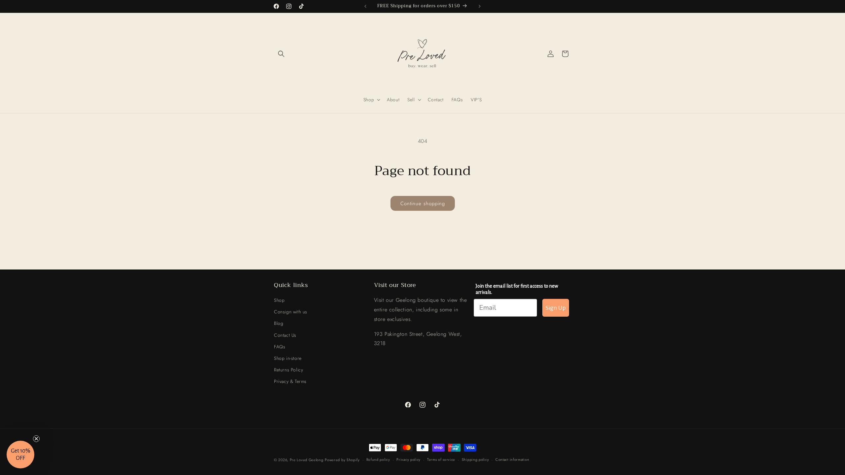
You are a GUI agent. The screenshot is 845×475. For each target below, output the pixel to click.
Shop (279, 300)
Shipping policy (475, 459)
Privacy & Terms (290, 381)
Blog (278, 323)
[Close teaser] (36, 438)
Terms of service (441, 459)
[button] (281, 54)
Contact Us (285, 335)
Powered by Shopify (342, 459)
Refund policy (378, 459)
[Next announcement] (479, 6)
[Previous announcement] (365, 6)
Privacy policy (408, 459)
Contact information (512, 459)
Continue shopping (422, 203)
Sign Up (556, 307)
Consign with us (290, 311)
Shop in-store (288, 358)
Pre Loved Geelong (306, 459)
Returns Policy (288, 369)
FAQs (279, 346)
